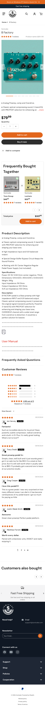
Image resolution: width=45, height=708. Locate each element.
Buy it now (22, 142)
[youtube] (11, 652)
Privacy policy (22, 701)
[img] (7, 417)
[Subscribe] (40, 636)
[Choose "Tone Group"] (17, 178)
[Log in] (34, 13)
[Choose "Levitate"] (38, 178)
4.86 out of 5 (28, 401)
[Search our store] (26, 14)
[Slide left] (3, 67)
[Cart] (41, 13)
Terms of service (22, 704)
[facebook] (4, 652)
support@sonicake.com (34, 623)
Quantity (5, 122)
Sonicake (19, 695)
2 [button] (21, 550)
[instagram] (17, 652)
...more (41, 110)
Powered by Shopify (28, 695)
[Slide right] (42, 67)
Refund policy (22, 698)
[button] (3, 14)
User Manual (10, 341)
